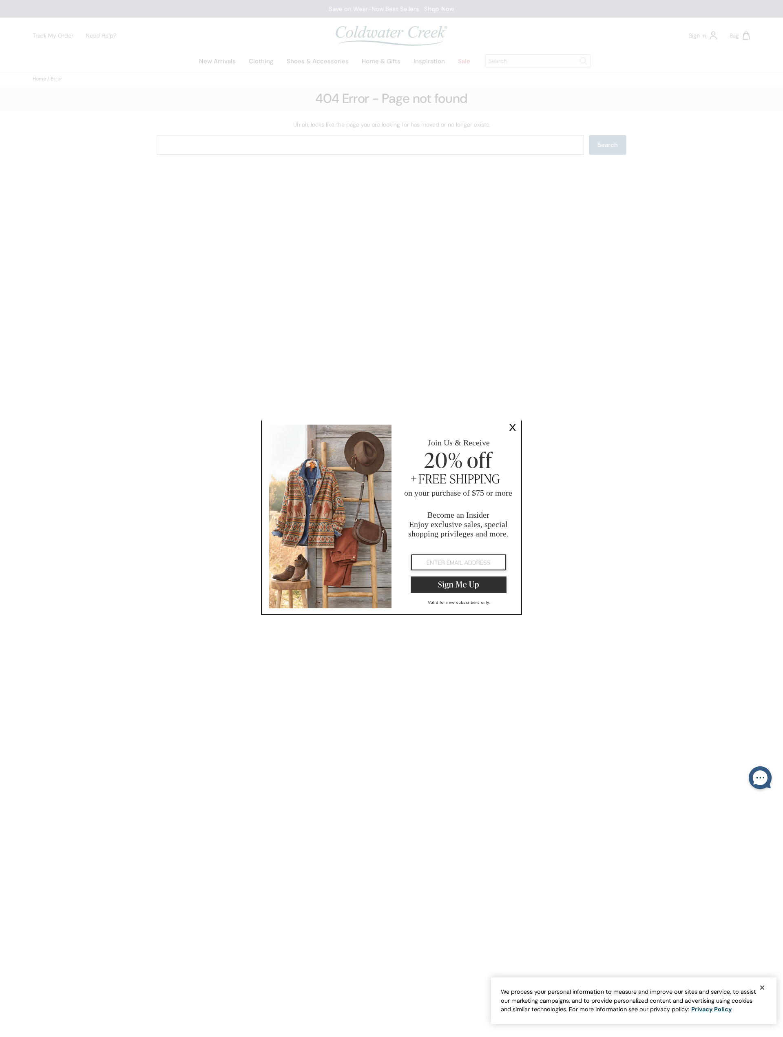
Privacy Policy (711, 1009)
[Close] (762, 987)
